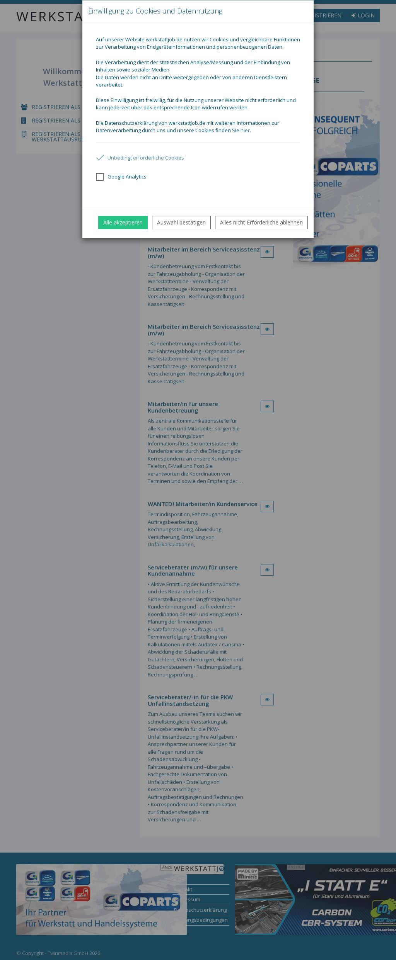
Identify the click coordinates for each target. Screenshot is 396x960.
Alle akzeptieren (123, 222)
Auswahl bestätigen (181, 222)
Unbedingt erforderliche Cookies (146, 157)
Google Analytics (127, 176)
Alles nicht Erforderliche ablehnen (261, 222)
